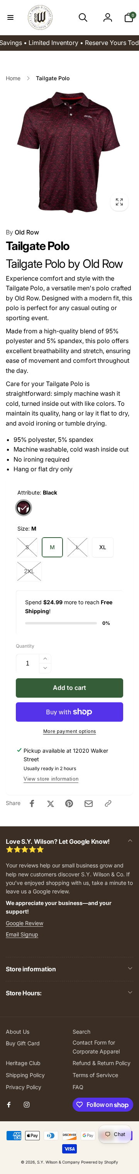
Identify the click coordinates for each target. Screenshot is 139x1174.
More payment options (69, 731)
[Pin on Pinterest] (69, 803)
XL (102, 547)
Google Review (24, 923)
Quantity (25, 645)
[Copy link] (108, 803)
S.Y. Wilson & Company (58, 1162)
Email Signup (22, 934)
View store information (51, 779)
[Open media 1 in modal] (69, 152)
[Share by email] (88, 804)
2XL (29, 571)
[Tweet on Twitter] (50, 803)
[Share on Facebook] (32, 803)
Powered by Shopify (99, 1162)
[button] (10, 17)
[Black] (24, 508)
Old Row (22, 232)
